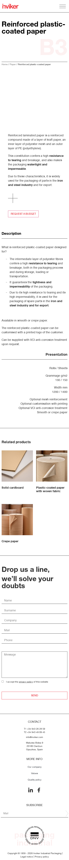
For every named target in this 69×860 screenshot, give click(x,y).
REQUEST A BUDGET (23, 213)
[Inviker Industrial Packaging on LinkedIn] (30, 790)
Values (34, 773)
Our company (35, 767)
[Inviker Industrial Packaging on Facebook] (38, 790)
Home (5, 64)
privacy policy (26, 681)
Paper (13, 64)
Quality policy (34, 779)
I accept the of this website (27, 681)
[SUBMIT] (67, 813)
